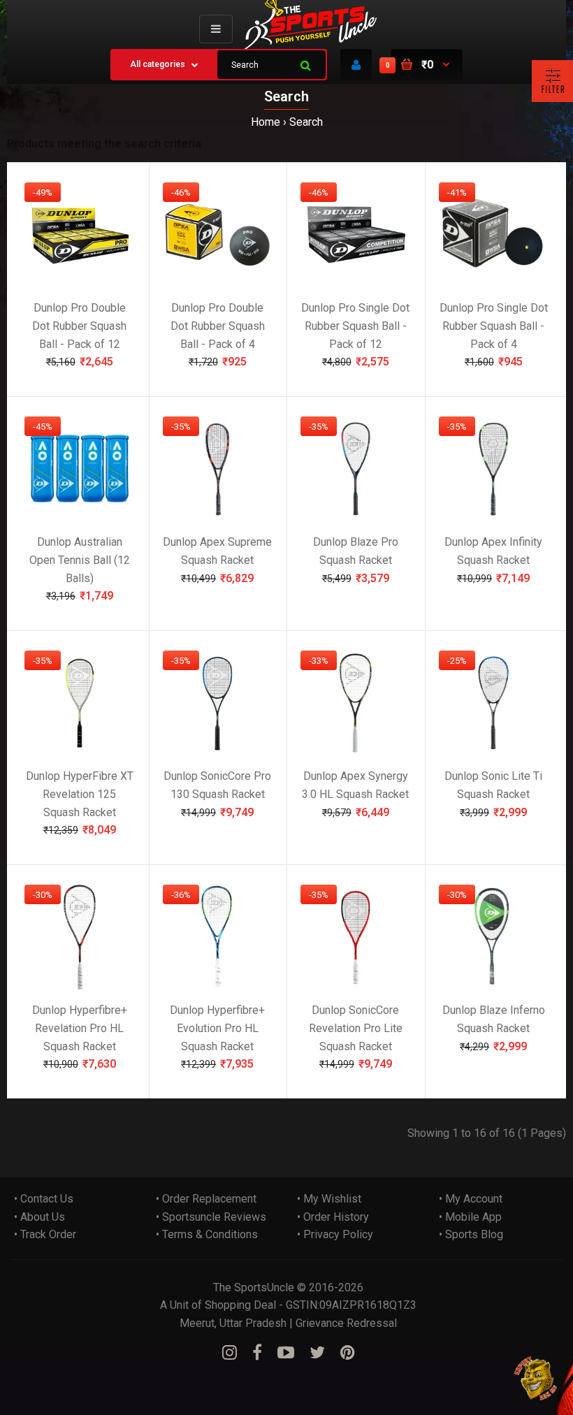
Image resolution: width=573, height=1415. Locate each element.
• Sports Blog (471, 1234)
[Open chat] (536, 1378)
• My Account (470, 1198)
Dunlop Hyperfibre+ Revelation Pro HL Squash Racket (79, 1027)
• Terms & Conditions (207, 1234)
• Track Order (45, 1234)
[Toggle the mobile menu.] (216, 29)
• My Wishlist (329, 1198)
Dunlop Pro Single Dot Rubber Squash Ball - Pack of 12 (355, 325)
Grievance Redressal (346, 1323)
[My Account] (356, 64)
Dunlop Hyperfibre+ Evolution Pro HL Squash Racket (217, 1027)
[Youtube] (285, 1353)
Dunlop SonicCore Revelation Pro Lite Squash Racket (355, 1027)
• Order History (333, 1217)
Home (265, 122)
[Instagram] (229, 1353)
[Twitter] (317, 1353)
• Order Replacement (206, 1198)
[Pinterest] (347, 1353)
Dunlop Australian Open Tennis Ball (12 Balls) (79, 559)
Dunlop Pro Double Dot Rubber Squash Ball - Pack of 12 (79, 325)
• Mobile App (470, 1217)
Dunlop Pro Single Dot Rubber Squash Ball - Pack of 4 (494, 325)
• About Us (39, 1217)
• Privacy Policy (335, 1234)
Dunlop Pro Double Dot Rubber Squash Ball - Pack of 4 (218, 325)
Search (306, 122)
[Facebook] (257, 1353)
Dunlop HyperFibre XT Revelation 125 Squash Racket (79, 793)
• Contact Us (43, 1198)
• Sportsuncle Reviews (211, 1217)
